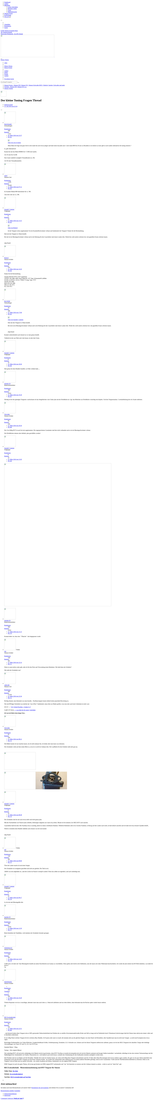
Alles (5, 63)
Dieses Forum (8, 67)
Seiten (6, 72)
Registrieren (7, 26)
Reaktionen (7, 129)
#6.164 (10, 270)
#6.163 (10, 222)
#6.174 (10, 816)
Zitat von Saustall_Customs (15, 319)
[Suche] (1, 58)
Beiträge (6, 132)
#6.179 (10, 999)
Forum (6, 74)
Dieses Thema (8, 66)
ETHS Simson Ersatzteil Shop (9, 30)
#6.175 (10, 862)
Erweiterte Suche (9, 79)
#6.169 (10, 461)
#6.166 (10, 366)
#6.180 (10, 1030)
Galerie (6, 75)
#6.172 (10, 698)
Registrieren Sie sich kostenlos (40, 1087)
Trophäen (7, 991)
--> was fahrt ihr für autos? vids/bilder (25, 710)
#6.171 (10, 664)
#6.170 (10, 633)
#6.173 (10, 741)
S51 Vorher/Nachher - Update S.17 (21, 707)
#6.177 (10, 930)
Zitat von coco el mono (14, 142)
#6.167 (10, 396)
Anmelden (7, 24)
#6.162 (10, 188)
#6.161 (10, 137)
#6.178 (10, 960)
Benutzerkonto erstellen (7, 1091)
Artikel (6, 71)
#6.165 (10, 314)
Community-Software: (12, 1098)
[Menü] (1, 20)
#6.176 (10, 899)
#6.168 (10, 427)
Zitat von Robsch (13, 228)
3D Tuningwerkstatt (6, 32)
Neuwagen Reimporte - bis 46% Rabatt (12, 34)
